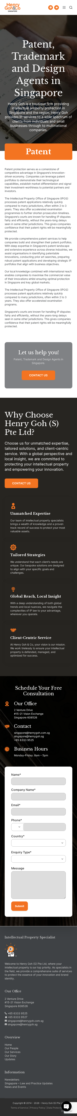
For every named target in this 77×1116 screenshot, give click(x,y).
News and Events (15, 1086)
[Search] (70, 7)
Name (16, 774)
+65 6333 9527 (17, 1017)
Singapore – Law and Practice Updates (29, 1083)
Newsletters (12, 1079)
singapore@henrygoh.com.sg (25, 1020)
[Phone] (50, 7)
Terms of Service (19, 1107)
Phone (16, 820)
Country (17, 836)
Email (15, 805)
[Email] (56, 7)
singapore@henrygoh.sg (22, 1024)
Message (17, 868)
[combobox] (17, 827)
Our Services (12, 1052)
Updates (10, 1059)
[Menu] (64, 7)
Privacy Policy (37, 1107)
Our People (11, 1048)
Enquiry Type (21, 852)
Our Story (10, 1055)
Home (8, 1044)
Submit (19, 906)
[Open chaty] (66, 1106)
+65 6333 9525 (17, 1013)
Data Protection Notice (59, 1107)
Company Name (23, 790)
